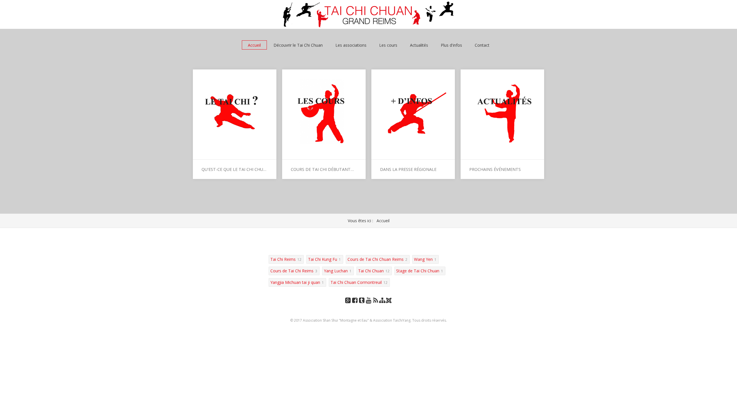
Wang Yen (423, 259)
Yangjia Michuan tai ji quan (295, 282)
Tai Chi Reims (283, 259)
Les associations (350, 45)
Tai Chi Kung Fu (322, 259)
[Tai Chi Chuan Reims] (368, 14)
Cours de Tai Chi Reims (292, 270)
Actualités (419, 45)
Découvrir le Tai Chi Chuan (298, 45)
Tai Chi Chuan (371, 270)
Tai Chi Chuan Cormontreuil (356, 282)
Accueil (254, 45)
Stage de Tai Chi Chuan (417, 270)
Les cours (388, 45)
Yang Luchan (336, 270)
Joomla (389, 302)
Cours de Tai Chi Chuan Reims (375, 259)
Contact (482, 45)
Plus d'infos (451, 45)
